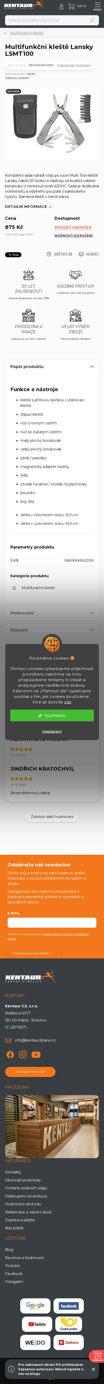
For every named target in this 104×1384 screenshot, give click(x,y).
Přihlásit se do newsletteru (32, 953)
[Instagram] (22, 1053)
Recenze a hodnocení (24, 1257)
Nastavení (52, 731)
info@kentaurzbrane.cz (35, 1040)
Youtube (12, 1265)
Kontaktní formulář (30, 1071)
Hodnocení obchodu (23, 1204)
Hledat (92, 20)
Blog (9, 1249)
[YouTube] (36, 1053)
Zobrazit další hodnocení (52, 816)
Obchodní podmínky (23, 1180)
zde (68, 702)
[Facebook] (9, 1053)
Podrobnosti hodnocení (74, 65)
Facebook (13, 1273)
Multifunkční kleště (38, 588)
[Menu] (97, 6)
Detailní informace (26, 206)
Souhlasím (55, 715)
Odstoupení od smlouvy (26, 1196)
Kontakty (13, 1172)
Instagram (14, 1281)
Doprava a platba (20, 1220)
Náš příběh (14, 1228)
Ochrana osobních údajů (26, 1188)
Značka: (17, 78)
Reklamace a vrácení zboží (28, 1212)
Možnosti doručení (74, 236)
